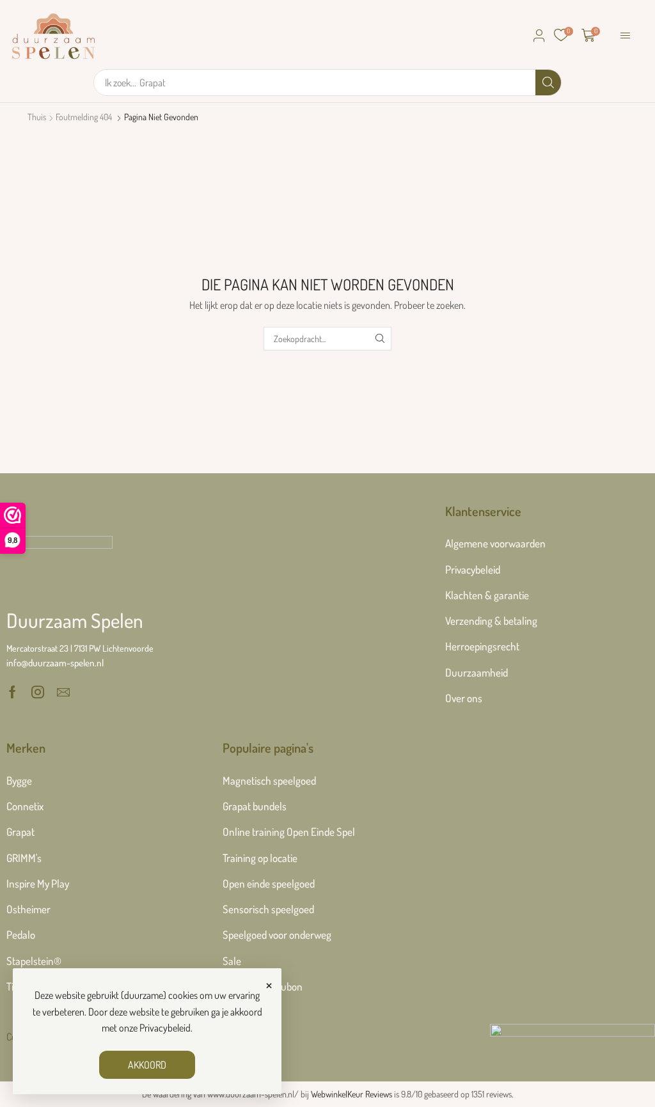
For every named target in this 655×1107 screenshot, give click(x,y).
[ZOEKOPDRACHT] (379, 338)
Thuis (37, 116)
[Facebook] (12, 692)
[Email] (63, 692)
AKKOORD (147, 1064)
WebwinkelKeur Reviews (351, 1093)
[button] (539, 35)
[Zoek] (548, 82)
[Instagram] (37, 692)
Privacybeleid (165, 1027)
